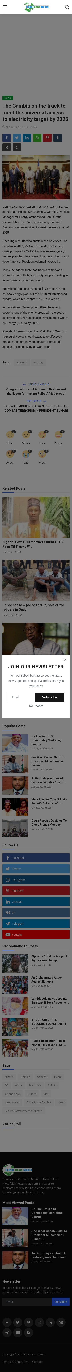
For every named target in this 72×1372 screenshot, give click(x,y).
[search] (67, 7)
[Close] (64, 660)
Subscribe (49, 697)
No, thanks (36, 706)
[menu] (5, 7)
